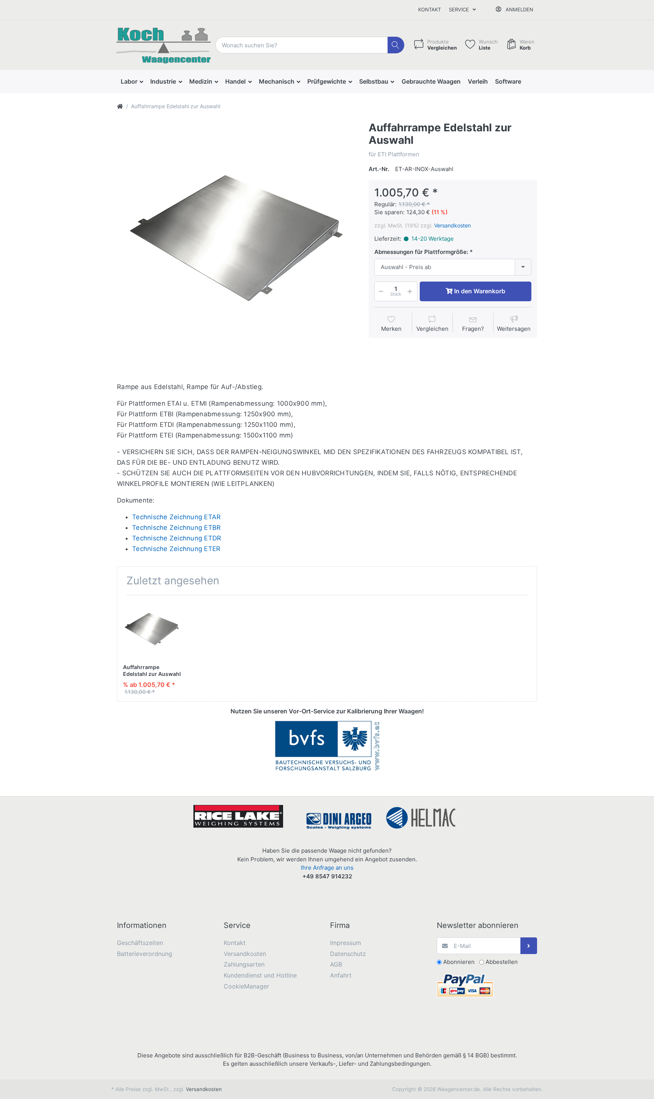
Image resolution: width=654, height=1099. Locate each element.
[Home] (120, 106)
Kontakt (429, 9)
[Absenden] (528, 945)
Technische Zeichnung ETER (176, 549)
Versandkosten (452, 225)
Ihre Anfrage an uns (327, 867)
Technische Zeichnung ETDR (176, 538)
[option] (237, 241)
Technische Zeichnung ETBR (176, 527)
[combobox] (452, 267)
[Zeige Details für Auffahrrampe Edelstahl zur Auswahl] (152, 630)
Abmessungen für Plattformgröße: (421, 251)
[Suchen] (396, 45)
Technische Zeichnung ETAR (176, 517)
